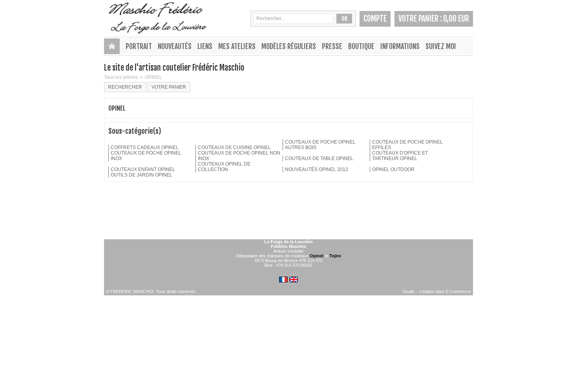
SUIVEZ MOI (440, 46)
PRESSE (332, 46)
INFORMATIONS (400, 46)
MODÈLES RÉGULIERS (288, 46)
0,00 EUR (456, 19)
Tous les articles (121, 77)
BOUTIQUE (361, 46)
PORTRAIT (139, 46)
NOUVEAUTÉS (175, 46)
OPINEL (153, 77)
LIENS (204, 46)
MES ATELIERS (237, 46)
